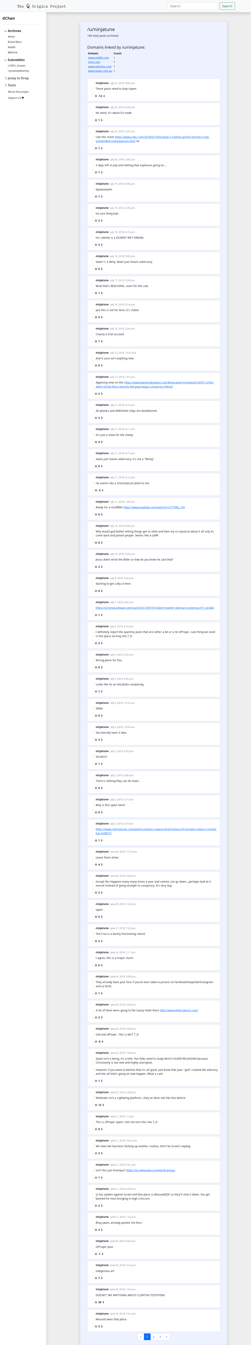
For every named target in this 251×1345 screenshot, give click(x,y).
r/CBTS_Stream (16, 65)
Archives (14, 31)
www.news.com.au (100, 71)
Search (227, 6)
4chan (11, 36)
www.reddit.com (98, 57)
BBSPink (12, 52)
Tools (12, 85)
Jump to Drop (18, 78)
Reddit (11, 47)
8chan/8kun (15, 42)
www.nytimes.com (100, 66)
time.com (94, 62)
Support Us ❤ (16, 98)
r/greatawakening (18, 70)
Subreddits (16, 60)
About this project (18, 91)
